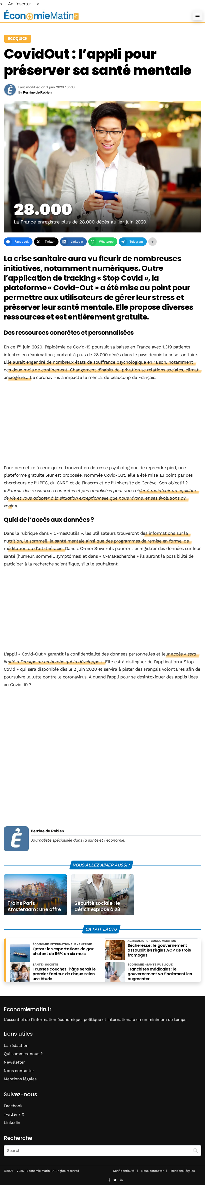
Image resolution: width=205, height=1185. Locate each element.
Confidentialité (123, 1171)
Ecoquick (18, 38)
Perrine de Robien (47, 831)
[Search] (195, 1150)
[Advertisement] (102, 423)
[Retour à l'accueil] (92, 15)
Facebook (13, 1105)
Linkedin (12, 1122)
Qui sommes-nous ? (23, 1053)
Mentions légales (20, 1079)
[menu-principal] (197, 15)
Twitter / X (14, 1114)
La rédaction (16, 1045)
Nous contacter (19, 1070)
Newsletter (14, 1062)
